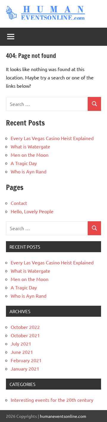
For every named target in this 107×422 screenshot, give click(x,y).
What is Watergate (30, 146)
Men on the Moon (29, 155)
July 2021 (21, 343)
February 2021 (26, 360)
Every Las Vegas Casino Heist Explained (52, 138)
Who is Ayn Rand (28, 171)
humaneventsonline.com (63, 416)
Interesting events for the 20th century (52, 400)
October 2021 (25, 335)
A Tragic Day (24, 163)
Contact (19, 203)
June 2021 (22, 352)
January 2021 (25, 368)
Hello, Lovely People (32, 211)
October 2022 (25, 327)
